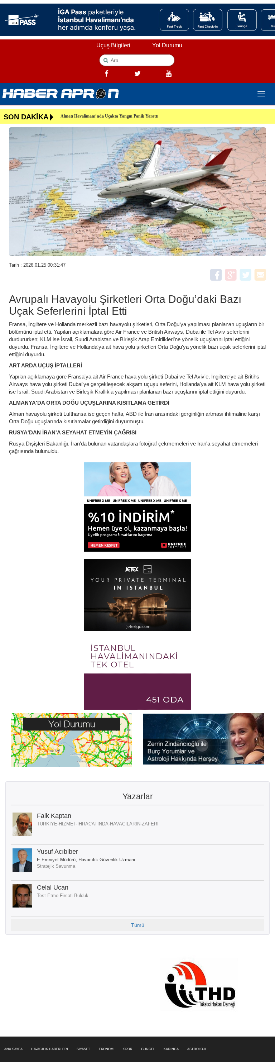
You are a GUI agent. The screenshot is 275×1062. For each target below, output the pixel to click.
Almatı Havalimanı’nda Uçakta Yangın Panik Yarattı (109, 116)
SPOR (127, 1049)
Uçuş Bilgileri (113, 45)
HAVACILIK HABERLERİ (49, 1049)
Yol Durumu (167, 45)
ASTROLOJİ (196, 1049)
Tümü (137, 925)
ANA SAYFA (13, 1049)
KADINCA (171, 1049)
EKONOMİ (107, 1049)
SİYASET (83, 1049)
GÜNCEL (148, 1049)
